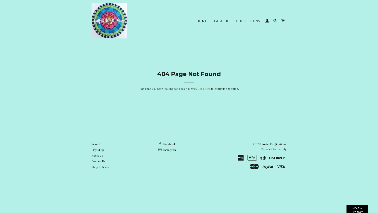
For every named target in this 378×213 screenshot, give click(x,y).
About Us (97, 155)
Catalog (222, 21)
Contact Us (98, 161)
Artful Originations (274, 144)
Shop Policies (100, 167)
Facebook (169, 144)
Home (202, 21)
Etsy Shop (98, 150)
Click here (204, 89)
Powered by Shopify (273, 149)
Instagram (169, 150)
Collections (248, 21)
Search (96, 144)
